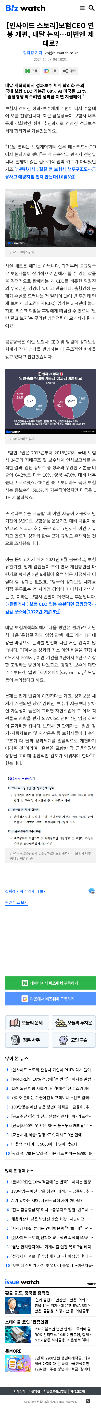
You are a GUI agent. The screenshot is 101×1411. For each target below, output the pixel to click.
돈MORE (13, 1351)
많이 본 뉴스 (16, 1058)
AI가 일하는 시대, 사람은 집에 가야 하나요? (46, 1200)
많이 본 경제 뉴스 (19, 1170)
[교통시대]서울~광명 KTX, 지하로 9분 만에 (46, 1135)
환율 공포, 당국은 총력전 (27, 1293)
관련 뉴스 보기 (16, 902)
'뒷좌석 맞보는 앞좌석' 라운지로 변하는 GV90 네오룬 (54, 1153)
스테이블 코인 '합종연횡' (27, 1322)
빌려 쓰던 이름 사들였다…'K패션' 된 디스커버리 (51, 1088)
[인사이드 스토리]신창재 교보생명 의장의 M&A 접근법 (55, 1237)
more (91, 1283)
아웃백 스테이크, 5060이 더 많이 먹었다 (44, 1144)
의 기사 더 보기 (26, 891)
